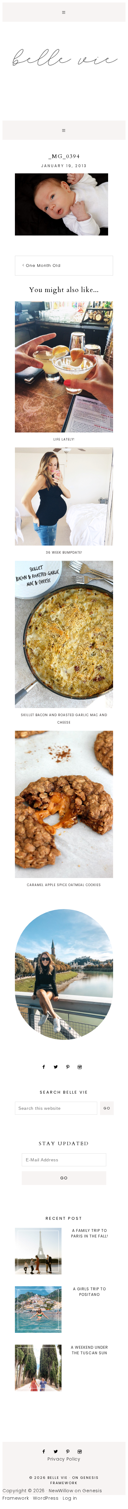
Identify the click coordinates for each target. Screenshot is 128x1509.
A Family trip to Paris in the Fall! (89, 1233)
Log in (70, 1498)
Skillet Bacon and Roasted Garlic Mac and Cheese (64, 719)
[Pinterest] (70, 1067)
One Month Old (43, 265)
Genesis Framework (74, 1480)
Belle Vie (64, 57)
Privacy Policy (64, 1459)
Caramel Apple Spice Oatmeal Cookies (64, 885)
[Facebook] (46, 1067)
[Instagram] (82, 1067)
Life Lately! (64, 439)
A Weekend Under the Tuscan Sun (89, 1350)
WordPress (45, 1498)
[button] (64, 12)
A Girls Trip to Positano (89, 1291)
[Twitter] (58, 1067)
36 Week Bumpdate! (64, 552)
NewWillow (61, 1491)
